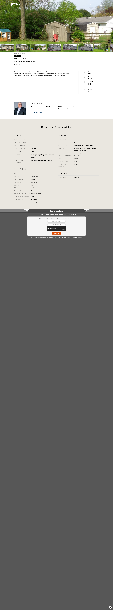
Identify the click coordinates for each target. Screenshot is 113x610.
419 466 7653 (50, 108)
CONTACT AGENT (38, 112)
